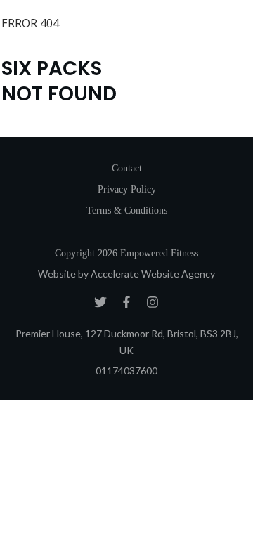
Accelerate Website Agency (153, 274)
